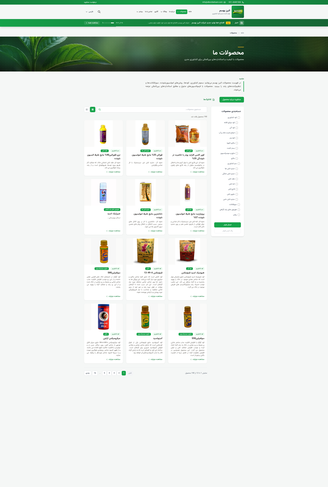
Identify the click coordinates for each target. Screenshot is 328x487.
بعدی (88, 373)
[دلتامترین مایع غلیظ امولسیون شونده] (145, 192)
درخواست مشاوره (90, 2)
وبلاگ (165, 11)
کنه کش (189, 210)
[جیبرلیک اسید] (103, 192)
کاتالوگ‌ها (207, 99)
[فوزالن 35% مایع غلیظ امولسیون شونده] (145, 133)
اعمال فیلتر (227, 224)
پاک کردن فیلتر (228, 230)
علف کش (104, 151)
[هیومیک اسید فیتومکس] (187, 251)
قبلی (129, 373)
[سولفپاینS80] (103, 251)
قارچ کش (188, 151)
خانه (190, 11)
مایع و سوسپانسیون (101, 268)
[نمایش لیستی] (86, 109)
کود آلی (189, 268)
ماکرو (148, 268)
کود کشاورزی (199, 268)
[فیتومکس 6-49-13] (145, 251)
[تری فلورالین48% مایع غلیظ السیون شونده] (103, 133)
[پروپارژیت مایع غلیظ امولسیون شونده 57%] (187, 192)
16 (95, 373)
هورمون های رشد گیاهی (112, 209)
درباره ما (172, 11)
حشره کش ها (145, 151)
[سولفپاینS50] (187, 317)
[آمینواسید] (145, 317)
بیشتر (141, 11)
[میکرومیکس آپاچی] (103, 317)
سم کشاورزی (199, 151)
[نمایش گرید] (92, 109)
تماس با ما (148, 11)
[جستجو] (99, 11)
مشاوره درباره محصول (232, 99)
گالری (156, 11)
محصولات (183, 11)
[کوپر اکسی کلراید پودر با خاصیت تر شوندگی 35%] (187, 133)
